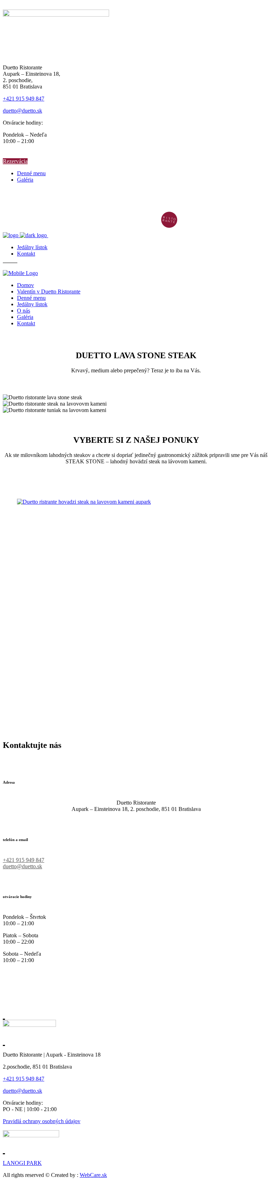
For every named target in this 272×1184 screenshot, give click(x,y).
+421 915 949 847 (23, 99)
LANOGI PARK (22, 1163)
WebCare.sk (93, 1175)
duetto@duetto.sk (22, 111)
